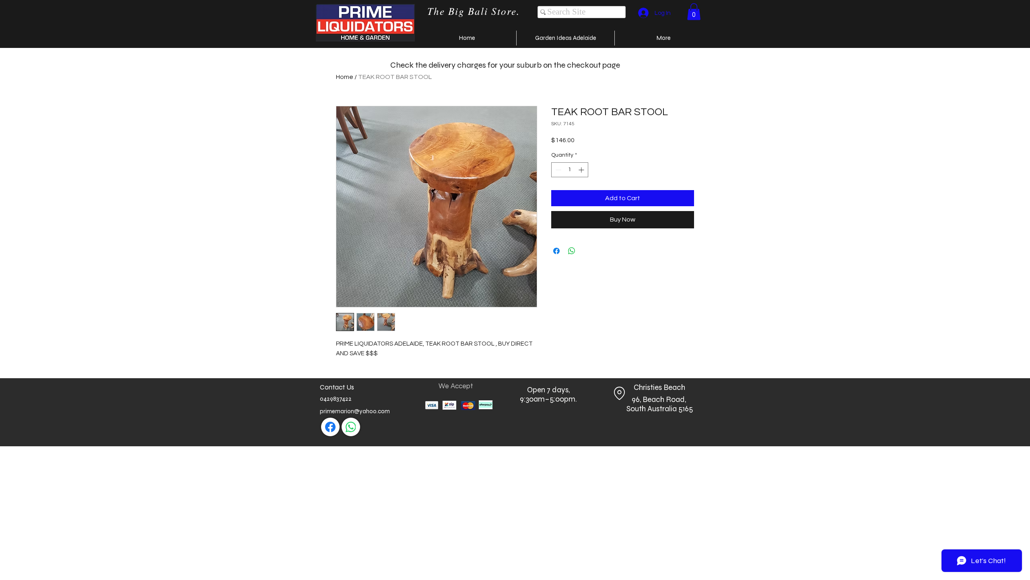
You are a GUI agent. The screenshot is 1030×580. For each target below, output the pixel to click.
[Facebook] (330, 427)
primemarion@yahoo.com (355, 411)
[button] (694, 11)
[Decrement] (557, 170)
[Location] (619, 393)
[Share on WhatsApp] (572, 251)
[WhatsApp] (351, 427)
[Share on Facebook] (556, 251)
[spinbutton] (569, 170)
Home (344, 77)
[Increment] (582, 170)
